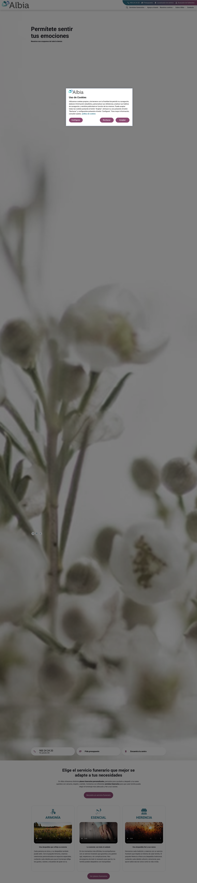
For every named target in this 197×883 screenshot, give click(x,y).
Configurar (76, 120)
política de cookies (89, 114)
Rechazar (107, 120)
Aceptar (122, 120)
